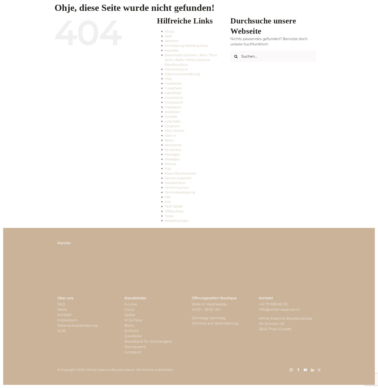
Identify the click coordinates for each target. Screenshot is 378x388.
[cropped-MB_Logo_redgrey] (150, 263)
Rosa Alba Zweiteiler (180, 173)
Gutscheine (174, 98)
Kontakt (171, 116)
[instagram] (291, 369)
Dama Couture (176, 69)
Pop (168, 169)
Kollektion (172, 112)
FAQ (168, 79)
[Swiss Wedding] (304, 252)
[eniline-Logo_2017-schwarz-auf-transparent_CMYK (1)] (73, 262)
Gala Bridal (173, 93)
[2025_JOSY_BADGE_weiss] (227, 252)
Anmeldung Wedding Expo (186, 46)
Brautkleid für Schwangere (148, 341)
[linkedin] (312, 369)
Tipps (169, 216)
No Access (173, 150)
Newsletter (173, 145)
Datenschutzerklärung (182, 74)
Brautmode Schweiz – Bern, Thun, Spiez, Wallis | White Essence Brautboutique (191, 59)
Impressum (174, 102)
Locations (172, 126)
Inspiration (173, 107)
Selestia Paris (175, 183)
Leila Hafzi (172, 121)
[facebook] (298, 369)
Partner (170, 164)
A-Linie (130, 304)
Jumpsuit (132, 352)
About (169, 31)
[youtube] (305, 369)
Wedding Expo (176, 221)
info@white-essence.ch (279, 309)
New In (170, 135)
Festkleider (173, 83)
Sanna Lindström (178, 178)
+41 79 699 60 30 (273, 304)
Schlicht (131, 331)
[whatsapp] (319, 369)
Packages (172, 154)
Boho (129, 325)
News (169, 140)
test (168, 197)
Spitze (129, 315)
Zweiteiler (133, 336)
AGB (168, 36)
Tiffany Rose (174, 211)
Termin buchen (177, 187)
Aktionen (172, 41)
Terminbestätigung (180, 192)
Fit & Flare (133, 320)
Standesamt (135, 347)
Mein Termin (174, 131)
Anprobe (172, 50)
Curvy (129, 309)
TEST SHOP (174, 206)
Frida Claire (173, 88)
